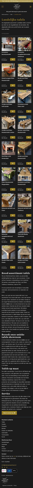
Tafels (11, 14)
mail (14, 456)
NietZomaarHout (5, 14)
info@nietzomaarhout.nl (9, 465)
